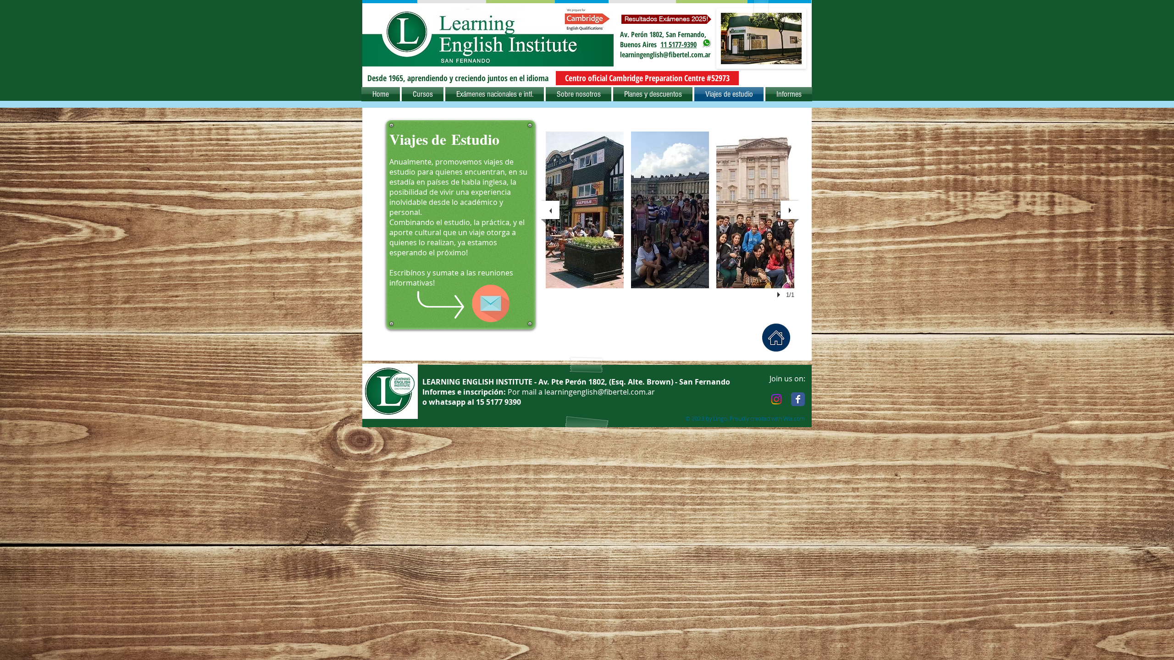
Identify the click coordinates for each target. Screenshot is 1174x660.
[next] (790, 210)
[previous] (550, 210)
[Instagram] (776, 399)
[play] (780, 294)
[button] (457, 78)
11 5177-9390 (678, 44)
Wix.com (794, 418)
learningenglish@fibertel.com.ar (665, 55)
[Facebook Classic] (798, 399)
